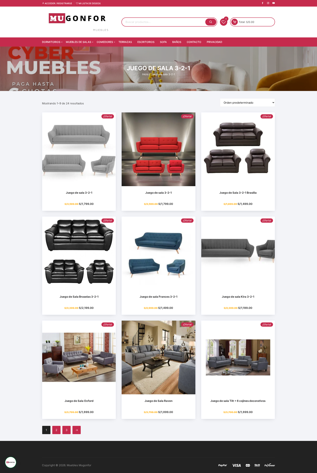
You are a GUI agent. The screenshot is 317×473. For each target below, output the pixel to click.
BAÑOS (176, 41)
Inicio (145, 74)
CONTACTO (194, 41)
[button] (10, 462)
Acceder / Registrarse (58, 3)
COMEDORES (105, 41)
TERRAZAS (125, 41)
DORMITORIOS (51, 41)
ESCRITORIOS (145, 41)
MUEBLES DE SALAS (78, 41)
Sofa (163, 41)
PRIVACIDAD (214, 41)
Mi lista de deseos (89, 3)
